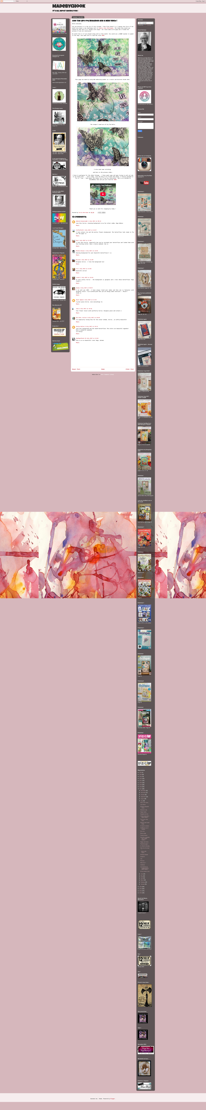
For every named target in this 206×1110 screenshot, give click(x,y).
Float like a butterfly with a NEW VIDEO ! (145, 838)
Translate (149, 25)
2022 (140, 778)
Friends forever (143, 835)
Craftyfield (79, 230)
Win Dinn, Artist (81, 317)
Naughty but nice (144, 814)
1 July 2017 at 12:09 (86, 259)
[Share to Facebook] (103, 212)
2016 (140, 886)
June (142, 874)
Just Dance (143, 804)
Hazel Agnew (79, 299)
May (142, 876)
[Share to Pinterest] (104, 212)
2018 (140, 786)
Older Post (130, 369)
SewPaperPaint (80, 338)
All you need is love (145, 871)
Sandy (77, 288)
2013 (140, 892)
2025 (140, 772)
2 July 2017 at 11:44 (90, 299)
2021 (140, 780)
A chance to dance (144, 826)
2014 (140, 890)
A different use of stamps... (144, 828)
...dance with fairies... (143, 852)
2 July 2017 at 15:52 (85, 308)
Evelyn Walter (80, 326)
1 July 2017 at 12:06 (91, 250)
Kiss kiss (142, 831)
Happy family (143, 812)
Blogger (112, 1098)
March (142, 880)
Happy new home (144, 842)
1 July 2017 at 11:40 (84, 240)
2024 (140, 774)
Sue (77, 240)
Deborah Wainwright (82, 221)
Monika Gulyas (80, 250)
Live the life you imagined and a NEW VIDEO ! (144, 868)
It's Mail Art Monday (145, 846)
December (143, 790)
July (142, 800)
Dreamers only (143, 810)
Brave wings (143, 833)
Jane (77, 308)
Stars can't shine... (144, 802)
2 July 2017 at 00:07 (86, 288)
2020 (140, 782)
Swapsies (142, 856)
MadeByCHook (68, 6)
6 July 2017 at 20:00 (93, 317)
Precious (142, 860)
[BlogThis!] (100, 212)
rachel (78, 277)
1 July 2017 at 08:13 (94, 221)
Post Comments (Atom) (107, 374)
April (142, 878)
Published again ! (144, 844)
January (143, 884)
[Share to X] (101, 212)
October (143, 794)
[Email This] (98, 212)
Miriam (78, 259)
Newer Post (76, 369)
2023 (140, 776)
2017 (140, 788)
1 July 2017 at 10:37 (90, 230)
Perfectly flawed (144, 854)
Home (103, 369)
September (143, 796)
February (143, 882)
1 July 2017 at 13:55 (84, 268)
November (143, 792)
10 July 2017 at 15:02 (91, 338)
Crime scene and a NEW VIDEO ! (144, 816)
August (142, 798)
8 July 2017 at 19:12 (91, 326)
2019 (140, 784)
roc (77, 268)
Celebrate (142, 864)
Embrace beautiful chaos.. (144, 807)
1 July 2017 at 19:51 (86, 277)
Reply (77, 225)
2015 (140, 888)
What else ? (143, 862)
